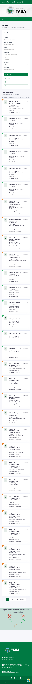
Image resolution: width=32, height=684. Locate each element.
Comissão (6, 67)
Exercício (6, 62)
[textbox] (16, 39)
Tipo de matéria (8, 42)
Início (3, 22)
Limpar (8, 78)
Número (6, 57)
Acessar (25, 101)
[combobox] (16, 39)
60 (17, 599)
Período (6, 32)
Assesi (10, 682)
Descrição (6, 52)
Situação (6, 47)
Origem (6, 37)
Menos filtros (10, 82)
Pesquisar (9, 74)
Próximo (22, 599)
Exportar (9, 85)
